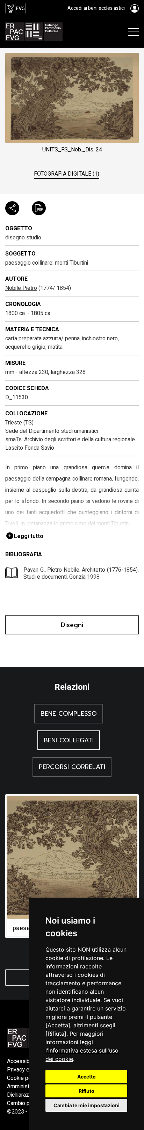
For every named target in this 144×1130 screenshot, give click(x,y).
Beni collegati (69, 740)
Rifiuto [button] (86, 1091)
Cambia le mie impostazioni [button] (86, 1105)
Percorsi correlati (72, 767)
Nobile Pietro (21, 288)
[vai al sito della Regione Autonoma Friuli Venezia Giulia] (15, 8)
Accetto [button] (86, 1077)
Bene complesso (69, 714)
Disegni (72, 625)
